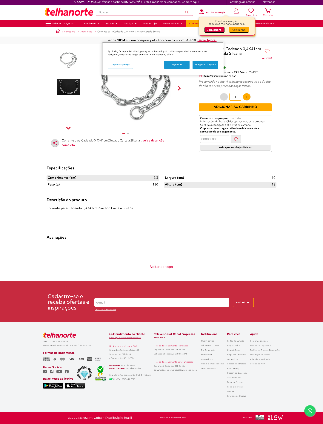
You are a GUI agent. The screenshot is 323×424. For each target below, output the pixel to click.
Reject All (177, 64)
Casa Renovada (234, 377)
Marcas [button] (110, 23)
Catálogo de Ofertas (236, 396)
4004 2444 (114, 365)
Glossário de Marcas (236, 364)
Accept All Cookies (205, 64)
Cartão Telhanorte (235, 341)
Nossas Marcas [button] (171, 23)
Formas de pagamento (261, 345)
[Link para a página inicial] (58, 32)
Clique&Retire (233, 350)
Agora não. (239, 29)
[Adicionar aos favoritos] (267, 51)
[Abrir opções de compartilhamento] (55, 143)
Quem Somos (207, 341)
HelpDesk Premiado (236, 354)
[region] (163, 58)
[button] (63, 23)
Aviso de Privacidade (105, 309)
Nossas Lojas (150, 23)
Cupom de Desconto (237, 373)
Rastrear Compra (235, 382)
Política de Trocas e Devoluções (265, 350)
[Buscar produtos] (187, 12)
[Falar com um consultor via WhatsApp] (310, 411)
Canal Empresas (235, 387)
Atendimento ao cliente (212, 364)
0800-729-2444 (116, 368)
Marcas (230, 391)
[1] (123, 133)
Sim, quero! (214, 29)
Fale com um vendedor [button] (260, 23)
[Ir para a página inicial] (69, 12)
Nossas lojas (207, 359)
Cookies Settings (120, 64)
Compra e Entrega (259, 341)
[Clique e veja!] (267, 59)
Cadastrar (242, 302)
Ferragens (69, 32)
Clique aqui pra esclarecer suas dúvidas (125, 338)
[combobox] (144, 12)
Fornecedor (206, 354)
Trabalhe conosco (209, 368)
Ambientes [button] (90, 23)
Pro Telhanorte (208, 350)
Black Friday (233, 368)
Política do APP (257, 364)
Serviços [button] (128, 23)
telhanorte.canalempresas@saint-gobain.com (176, 370)
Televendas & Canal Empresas (174, 334)
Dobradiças (86, 32)
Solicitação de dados (260, 354)
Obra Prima (232, 359)
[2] (128, 133)
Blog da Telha (233, 345)
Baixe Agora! (207, 40)
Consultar (239, 139)
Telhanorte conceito (210, 345)
